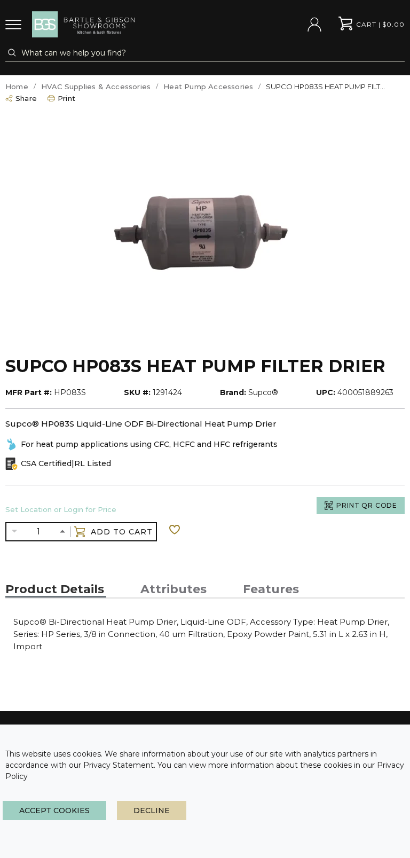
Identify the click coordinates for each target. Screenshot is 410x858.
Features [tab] (271, 589)
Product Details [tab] (54, 589)
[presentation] (55, 589)
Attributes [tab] (173, 589)
